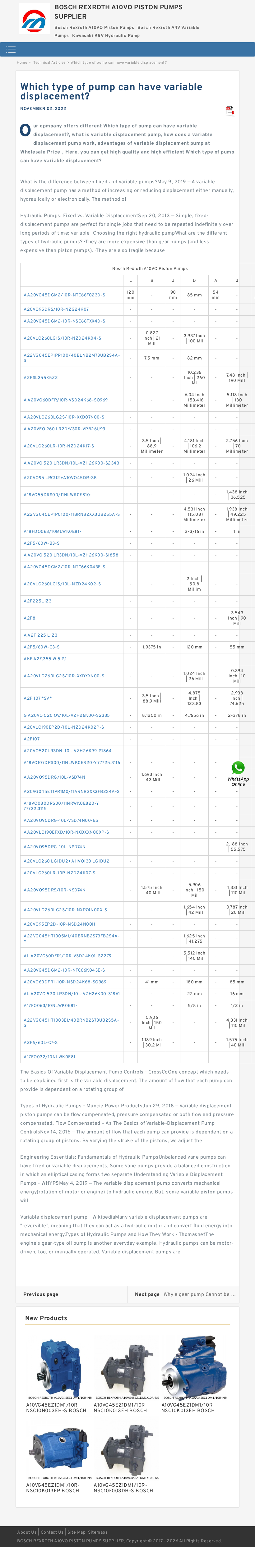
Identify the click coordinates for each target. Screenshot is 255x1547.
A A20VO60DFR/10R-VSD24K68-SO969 (66, 400)
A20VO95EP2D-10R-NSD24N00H (59, 924)
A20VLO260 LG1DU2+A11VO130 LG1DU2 (66, 861)
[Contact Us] (239, 773)
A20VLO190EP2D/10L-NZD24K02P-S (64, 727)
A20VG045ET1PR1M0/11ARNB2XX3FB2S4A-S (72, 791)
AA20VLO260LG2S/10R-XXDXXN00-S (64, 676)
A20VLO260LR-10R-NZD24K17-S (59, 446)
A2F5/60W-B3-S (42, 543)
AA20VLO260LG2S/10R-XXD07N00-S (64, 417)
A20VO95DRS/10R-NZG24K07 (56, 309)
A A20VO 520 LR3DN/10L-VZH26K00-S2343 (71, 463)
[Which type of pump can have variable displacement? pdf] (230, 111)
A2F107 (31, 739)
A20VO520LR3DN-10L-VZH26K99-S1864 (68, 751)
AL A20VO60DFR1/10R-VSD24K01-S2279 (68, 956)
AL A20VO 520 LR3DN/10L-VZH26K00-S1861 (72, 994)
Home (22, 62)
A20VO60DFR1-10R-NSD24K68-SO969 (65, 982)
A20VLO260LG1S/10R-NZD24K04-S (62, 338)
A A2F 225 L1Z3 (40, 635)
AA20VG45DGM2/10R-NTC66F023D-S (64, 295)
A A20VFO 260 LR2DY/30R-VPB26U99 (64, 429)
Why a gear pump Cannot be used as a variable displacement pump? (200, 1295)
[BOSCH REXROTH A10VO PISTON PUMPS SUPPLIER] (34, 17)
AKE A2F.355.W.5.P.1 (45, 659)
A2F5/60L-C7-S (41, 1043)
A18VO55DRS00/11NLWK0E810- (58, 495)
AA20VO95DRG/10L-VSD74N (54, 777)
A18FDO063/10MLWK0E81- (53, 531)
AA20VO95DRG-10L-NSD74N (55, 847)
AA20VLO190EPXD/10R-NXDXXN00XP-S (66, 832)
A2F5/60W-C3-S (42, 647)
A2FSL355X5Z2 (41, 378)
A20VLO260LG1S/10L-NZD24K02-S (62, 584)
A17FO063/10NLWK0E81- (50, 1006)
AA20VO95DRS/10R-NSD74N (55, 890)
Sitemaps (98, 1532)
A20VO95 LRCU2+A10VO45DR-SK (60, 478)
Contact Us (52, 1532)
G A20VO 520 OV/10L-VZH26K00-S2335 (67, 715)
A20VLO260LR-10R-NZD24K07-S (59, 873)
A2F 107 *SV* (38, 698)
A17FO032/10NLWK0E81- (51, 1057)
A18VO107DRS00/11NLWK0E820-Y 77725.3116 (72, 763)
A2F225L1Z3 (37, 601)
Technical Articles (49, 62)
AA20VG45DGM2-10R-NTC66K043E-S (64, 970)
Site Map (76, 1532)
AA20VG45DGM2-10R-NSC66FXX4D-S (64, 321)
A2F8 (29, 618)
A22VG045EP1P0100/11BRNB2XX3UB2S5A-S (72, 514)
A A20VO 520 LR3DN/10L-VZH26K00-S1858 (71, 555)
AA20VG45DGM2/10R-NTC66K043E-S (64, 567)
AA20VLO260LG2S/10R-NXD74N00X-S (65, 910)
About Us (27, 1532)
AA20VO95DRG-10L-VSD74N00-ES (61, 820)
